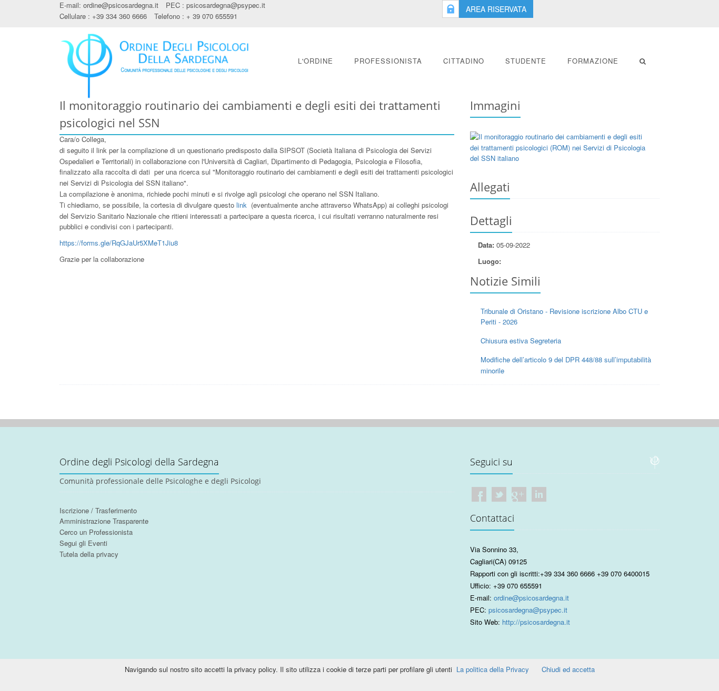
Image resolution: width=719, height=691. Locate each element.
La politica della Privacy (492, 669)
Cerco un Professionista (96, 532)
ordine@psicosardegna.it (120, 5)
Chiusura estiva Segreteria (521, 341)
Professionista (388, 61)
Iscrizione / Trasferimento (98, 510)
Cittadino (463, 61)
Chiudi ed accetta (568, 669)
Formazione (592, 61)
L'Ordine (315, 61)
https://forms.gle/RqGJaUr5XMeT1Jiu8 (118, 243)
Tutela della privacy (88, 554)
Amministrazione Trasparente (103, 521)
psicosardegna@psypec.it (225, 5)
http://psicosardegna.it (536, 622)
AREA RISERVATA (496, 9)
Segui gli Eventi (83, 543)
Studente (525, 61)
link (242, 205)
